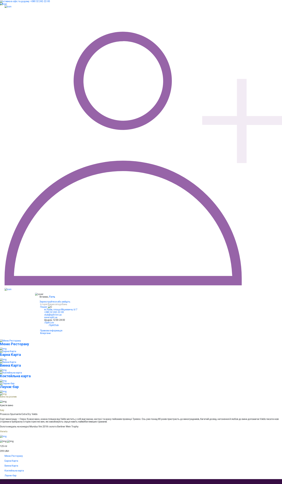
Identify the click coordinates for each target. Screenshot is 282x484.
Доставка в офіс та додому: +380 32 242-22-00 (25, 1)
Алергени (45, 333)
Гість (52, 296)
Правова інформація (51, 330)
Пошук (43, 307)
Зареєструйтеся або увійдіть (55, 301)
